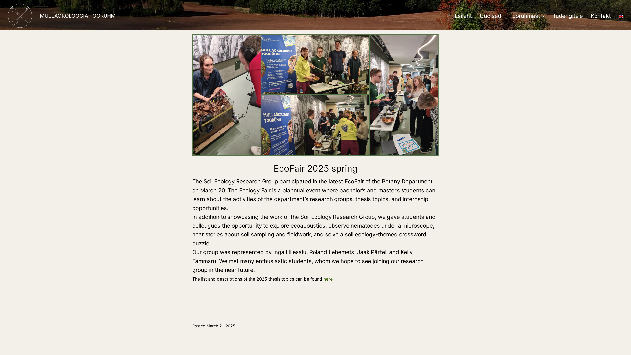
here (328, 279)
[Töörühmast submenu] (543, 15)
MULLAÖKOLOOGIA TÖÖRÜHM (78, 16)
